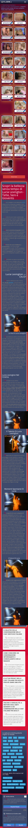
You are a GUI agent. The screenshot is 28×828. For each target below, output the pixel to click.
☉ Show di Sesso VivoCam (8, 5)
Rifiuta (9, 825)
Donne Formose (18, 767)
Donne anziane (16, 763)
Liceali (4, 741)
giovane (11, 282)
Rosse (15, 737)
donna (3, 392)
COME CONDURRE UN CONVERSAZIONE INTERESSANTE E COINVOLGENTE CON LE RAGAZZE (12, 657)
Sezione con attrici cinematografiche (10, 6)
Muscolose (14, 757)
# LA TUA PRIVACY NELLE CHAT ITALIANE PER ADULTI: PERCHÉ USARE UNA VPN (14, 680)
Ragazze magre (7, 770)
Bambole (10, 741)
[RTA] (24, 810)
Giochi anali (10, 760)
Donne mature (7, 763)
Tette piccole (11, 754)
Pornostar (5, 744)
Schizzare (22, 744)
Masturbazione (7, 747)
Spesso (15, 770)
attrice (23, 202)
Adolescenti (21, 737)
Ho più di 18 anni (15, 806)
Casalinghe (6, 750)
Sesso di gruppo (14, 744)
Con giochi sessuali (17, 747)
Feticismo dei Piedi (8, 767)
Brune (10, 737)
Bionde (5, 737)
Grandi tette (6, 757)
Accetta (21, 825)
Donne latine (18, 760)
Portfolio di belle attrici (12, 784)
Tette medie (19, 754)
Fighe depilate (14, 750)
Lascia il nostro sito (7, 810)
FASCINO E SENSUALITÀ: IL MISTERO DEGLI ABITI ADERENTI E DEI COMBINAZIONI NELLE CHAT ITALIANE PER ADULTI (14, 707)
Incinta (16, 741)
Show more (14, 177)
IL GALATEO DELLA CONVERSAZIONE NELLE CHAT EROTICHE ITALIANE (13, 632)
